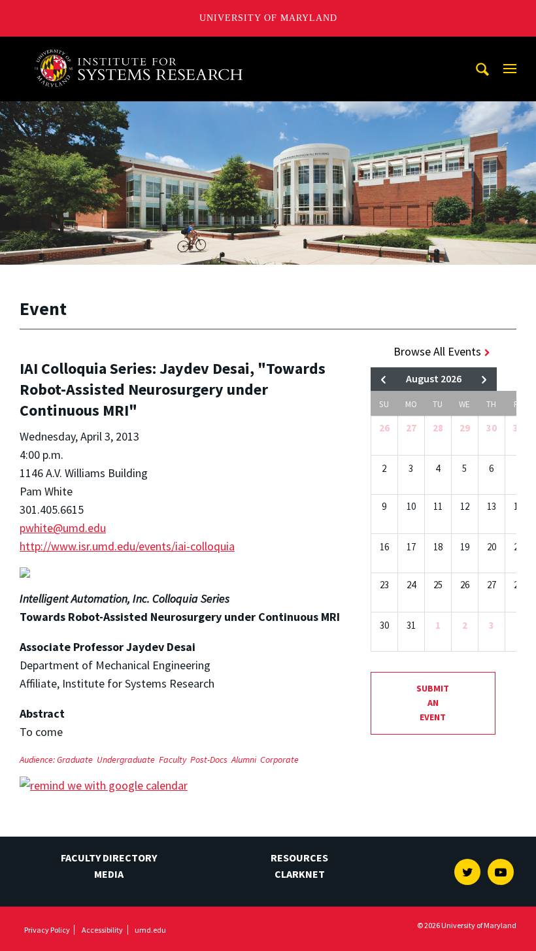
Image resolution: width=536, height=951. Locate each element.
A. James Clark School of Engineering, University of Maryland (143, 48)
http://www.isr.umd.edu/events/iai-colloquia (127, 546)
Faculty (172, 759)
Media (109, 873)
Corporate (279, 759)
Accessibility (102, 930)
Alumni (243, 759)
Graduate (75, 759)
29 (465, 428)
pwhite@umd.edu (63, 527)
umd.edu (150, 930)
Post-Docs (208, 759)
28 (438, 428)
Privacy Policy (47, 930)
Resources (299, 857)
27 (411, 428)
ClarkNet (300, 873)
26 (384, 428)
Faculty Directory (109, 857)
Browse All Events (437, 351)
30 (491, 428)
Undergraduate (126, 759)
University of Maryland (268, 18)
